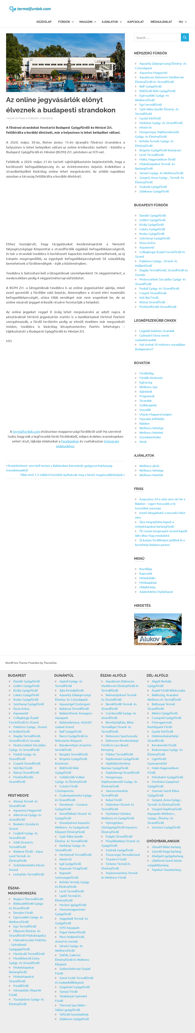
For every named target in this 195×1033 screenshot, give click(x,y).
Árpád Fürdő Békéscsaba (168, 690)
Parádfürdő (21, 985)
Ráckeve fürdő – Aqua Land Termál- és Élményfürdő (26, 855)
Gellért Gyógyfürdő (152, 220)
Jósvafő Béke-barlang (166, 847)
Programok (146, 396)
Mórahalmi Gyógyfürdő (167, 777)
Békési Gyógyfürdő (164, 713)
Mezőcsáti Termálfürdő (29, 953)
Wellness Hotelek (151, 432)
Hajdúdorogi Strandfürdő (122, 772)
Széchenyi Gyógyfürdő (154, 238)
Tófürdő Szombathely (74, 1014)
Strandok (46, 118)
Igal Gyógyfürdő (70, 863)
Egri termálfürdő (150, 104)
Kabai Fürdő (114, 800)
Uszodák (145, 409)
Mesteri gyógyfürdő (72, 905)
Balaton (144, 423)
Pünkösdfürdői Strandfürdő (157, 306)
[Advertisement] (65, 210)
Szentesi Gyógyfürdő (166, 827)
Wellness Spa (148, 387)
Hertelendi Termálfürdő (75, 854)
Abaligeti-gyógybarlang (167, 856)
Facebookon (70, 441)
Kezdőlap (44, 22)
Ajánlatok (110, 22)
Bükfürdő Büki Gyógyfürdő (157, 91)
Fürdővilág (146, 373)
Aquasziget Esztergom (74, 704)
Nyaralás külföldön (152, 419)
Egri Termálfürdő (24, 926)
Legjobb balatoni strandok (156, 331)
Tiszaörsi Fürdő (116, 859)
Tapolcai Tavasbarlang (166, 869)
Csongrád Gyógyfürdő (166, 717)
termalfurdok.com (26, 431)
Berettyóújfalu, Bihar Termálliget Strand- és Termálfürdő (117, 726)
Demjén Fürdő (23, 912)
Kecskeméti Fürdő (164, 745)
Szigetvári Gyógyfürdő (74, 987)
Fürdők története (151, 378)
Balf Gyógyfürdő (150, 86)
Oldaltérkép (147, 587)
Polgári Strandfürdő (119, 836)
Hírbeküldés (147, 578)
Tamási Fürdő (68, 991)
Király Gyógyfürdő (151, 224)
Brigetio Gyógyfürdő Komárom (160, 150)
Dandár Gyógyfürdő (152, 215)
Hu (181, 22)
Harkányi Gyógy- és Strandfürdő (160, 123)
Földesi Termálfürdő (119, 754)
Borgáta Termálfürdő (73, 754)
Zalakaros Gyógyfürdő (154, 191)
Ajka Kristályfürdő (71, 690)
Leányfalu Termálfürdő (28, 874)
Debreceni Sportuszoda (121, 736)
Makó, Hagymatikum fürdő (157, 159)
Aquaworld (146, 247)
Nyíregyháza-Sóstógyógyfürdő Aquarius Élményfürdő (119, 827)
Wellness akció (149, 466)
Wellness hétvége (151, 428)
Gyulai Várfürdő (150, 118)
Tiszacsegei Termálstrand (123, 854)
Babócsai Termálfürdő (74, 708)
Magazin (85, 22)
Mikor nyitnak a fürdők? (23, 118)
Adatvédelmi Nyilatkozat (156, 591)
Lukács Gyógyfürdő (152, 229)
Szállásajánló (148, 405)
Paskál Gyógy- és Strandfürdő (159, 288)
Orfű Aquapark (69, 927)
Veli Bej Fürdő (148, 297)
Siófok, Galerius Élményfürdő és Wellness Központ (72, 959)
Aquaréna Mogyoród (153, 72)
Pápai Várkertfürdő (72, 932)
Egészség (145, 382)
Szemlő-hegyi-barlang (166, 851)
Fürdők (64, 22)
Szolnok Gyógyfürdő (153, 186)
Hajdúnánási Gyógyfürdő (122, 759)
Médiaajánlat (161, 22)
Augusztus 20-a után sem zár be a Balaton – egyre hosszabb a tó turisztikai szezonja (160, 503)
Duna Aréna (147, 243)
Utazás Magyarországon (155, 414)
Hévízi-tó (145, 127)
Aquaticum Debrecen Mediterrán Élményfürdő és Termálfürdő (120, 685)
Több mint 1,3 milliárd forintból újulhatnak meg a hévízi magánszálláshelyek (71, 474)
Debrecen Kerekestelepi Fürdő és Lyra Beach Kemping (119, 744)
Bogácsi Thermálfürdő (28, 899)
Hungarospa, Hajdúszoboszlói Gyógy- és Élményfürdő (119, 781)
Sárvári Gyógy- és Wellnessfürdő (161, 173)
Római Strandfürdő (152, 302)
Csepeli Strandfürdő (152, 293)
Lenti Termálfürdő (151, 154)
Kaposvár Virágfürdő (73, 868)
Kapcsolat (135, 22)
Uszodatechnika (150, 437)
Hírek (143, 441)
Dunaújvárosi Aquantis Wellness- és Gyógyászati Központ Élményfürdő (72, 827)
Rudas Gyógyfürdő (151, 233)
